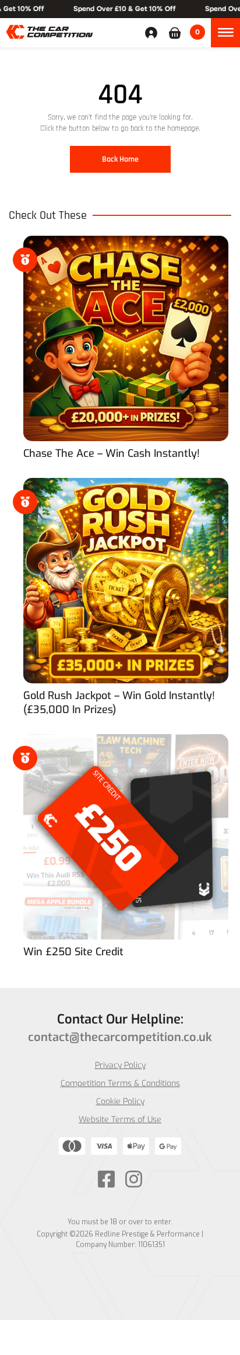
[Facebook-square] (106, 1179)
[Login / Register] (154, 32)
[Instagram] (133, 1179)
